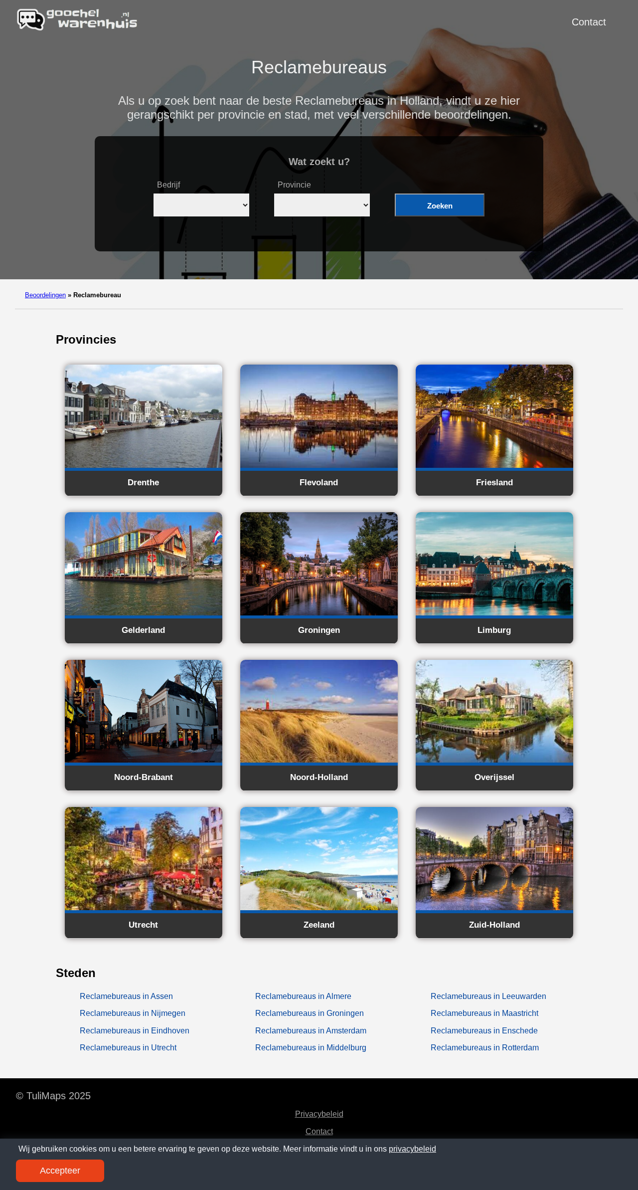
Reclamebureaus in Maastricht (484, 1013)
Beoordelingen (45, 295)
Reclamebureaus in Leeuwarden (488, 996)
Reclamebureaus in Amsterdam (310, 1030)
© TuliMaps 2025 (53, 1095)
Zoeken (440, 205)
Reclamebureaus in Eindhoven (134, 1030)
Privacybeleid (319, 1114)
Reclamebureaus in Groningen (309, 1013)
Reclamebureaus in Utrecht (128, 1047)
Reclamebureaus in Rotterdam (485, 1047)
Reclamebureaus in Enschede (484, 1030)
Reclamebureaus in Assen (126, 996)
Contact (589, 21)
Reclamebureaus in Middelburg (310, 1047)
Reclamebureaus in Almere (303, 996)
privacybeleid (412, 1149)
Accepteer (60, 1171)
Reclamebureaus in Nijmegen (132, 1013)
